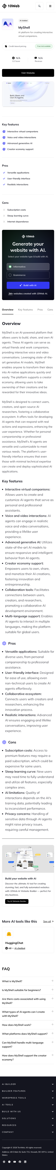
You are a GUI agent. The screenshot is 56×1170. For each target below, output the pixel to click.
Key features (25, 309)
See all (47, 921)
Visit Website (28, 72)
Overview (7, 309)
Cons (50, 309)
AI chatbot (24, 21)
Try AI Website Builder (16, 901)
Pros (40, 309)
